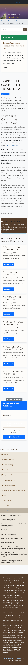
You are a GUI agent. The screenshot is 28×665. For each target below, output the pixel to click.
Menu (18, 2)
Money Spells (8, 475)
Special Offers (9, 37)
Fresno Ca (19, 21)
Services (6, 505)
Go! (25, 29)
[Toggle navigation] (25, 2)
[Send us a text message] (18, 17)
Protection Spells (9, 485)
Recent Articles (8, 511)
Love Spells (7, 470)
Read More (8, 264)
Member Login (14, 437)
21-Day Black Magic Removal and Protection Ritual (13, 45)
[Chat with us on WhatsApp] (15, 17)
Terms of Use (20, 658)
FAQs (5, 495)
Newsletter (7, 500)
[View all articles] (25, 510)
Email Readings (9, 465)
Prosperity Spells (9, 480)
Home (2, 21)
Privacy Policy (8, 658)
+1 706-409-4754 (10, 17)
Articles (10, 21)
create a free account (12, 145)
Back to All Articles (14, 399)
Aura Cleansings (9, 459)
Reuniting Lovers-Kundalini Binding (15, 490)
